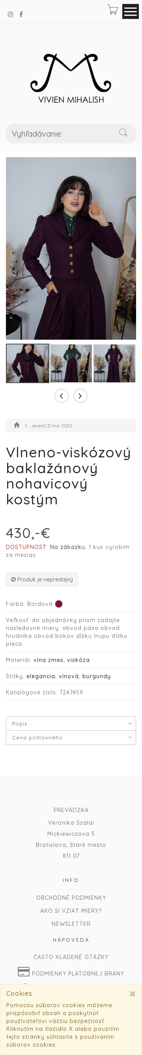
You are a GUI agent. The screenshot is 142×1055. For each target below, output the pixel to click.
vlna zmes (49, 660)
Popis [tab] (19, 723)
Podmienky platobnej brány (77, 973)
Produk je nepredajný (44, 579)
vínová (69, 676)
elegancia (40, 676)
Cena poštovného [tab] (37, 737)
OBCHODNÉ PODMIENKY (71, 897)
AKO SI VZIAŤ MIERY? (71, 910)
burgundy (96, 676)
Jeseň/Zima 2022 (52, 426)
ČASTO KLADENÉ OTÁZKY (71, 957)
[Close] (132, 993)
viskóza (78, 660)
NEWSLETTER (71, 923)
